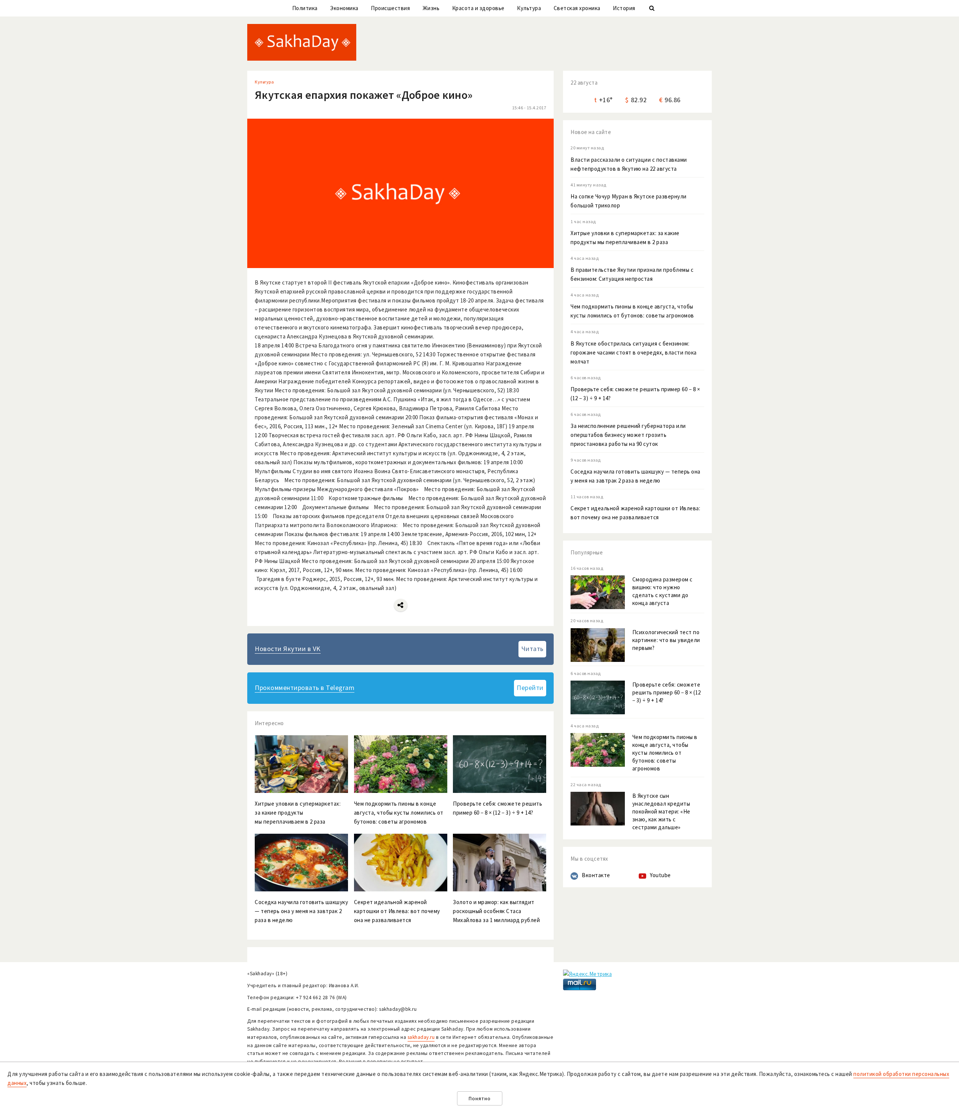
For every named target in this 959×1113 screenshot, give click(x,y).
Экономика (344, 8)
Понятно (480, 1098)
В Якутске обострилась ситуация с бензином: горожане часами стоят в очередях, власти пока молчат (634, 352)
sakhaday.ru (421, 1037)
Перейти (530, 687)
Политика (305, 8)
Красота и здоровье (478, 8)
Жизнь (431, 8)
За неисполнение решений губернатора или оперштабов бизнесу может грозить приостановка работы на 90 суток (628, 434)
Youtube (660, 875)
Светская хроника (577, 8)
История (624, 8)
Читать (532, 648)
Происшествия (390, 8)
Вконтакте (596, 875)
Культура (529, 8)
